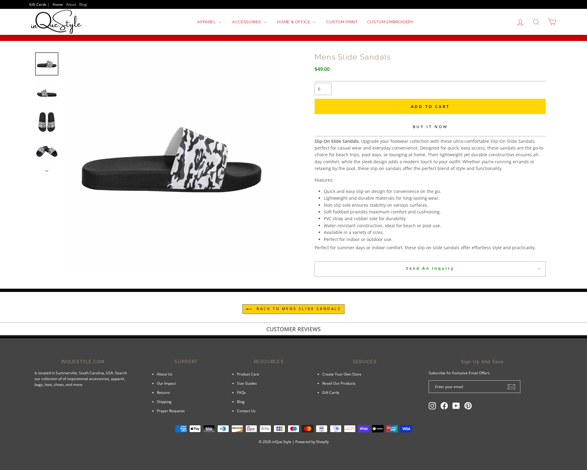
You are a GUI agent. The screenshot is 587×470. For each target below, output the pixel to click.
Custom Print (342, 22)
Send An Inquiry (430, 268)
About (71, 4)
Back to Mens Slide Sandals (297, 308)
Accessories (247, 22)
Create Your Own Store (341, 374)
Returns (163, 392)
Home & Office (294, 22)
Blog (83, 4)
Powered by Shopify (312, 441)
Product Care (248, 374)
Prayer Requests (171, 410)
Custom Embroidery (390, 22)
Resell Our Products (339, 383)
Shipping (164, 401)
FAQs (241, 392)
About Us (164, 374)
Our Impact (166, 383)
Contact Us (246, 410)
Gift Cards (330, 392)
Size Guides (247, 383)
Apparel (207, 22)
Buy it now (430, 126)
